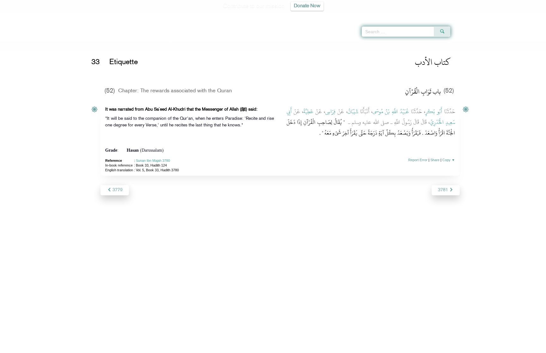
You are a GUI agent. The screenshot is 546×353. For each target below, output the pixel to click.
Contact (292, 347)
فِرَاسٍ (330, 112)
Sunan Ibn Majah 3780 (153, 160)
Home (100, 45)
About (209, 347)
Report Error (418, 160)
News (225, 347)
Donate (312, 347)
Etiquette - (165, 45)
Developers (268, 347)
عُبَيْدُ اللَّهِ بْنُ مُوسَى (391, 112)
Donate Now (307, 6)
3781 (443, 190)
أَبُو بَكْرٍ (433, 112)
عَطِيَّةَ (308, 112)
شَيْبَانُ (353, 112)
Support (243, 347)
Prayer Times (508, 16)
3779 (117, 190)
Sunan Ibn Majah (125, 45)
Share (435, 160)
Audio (530, 16)
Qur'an (467, 16)
